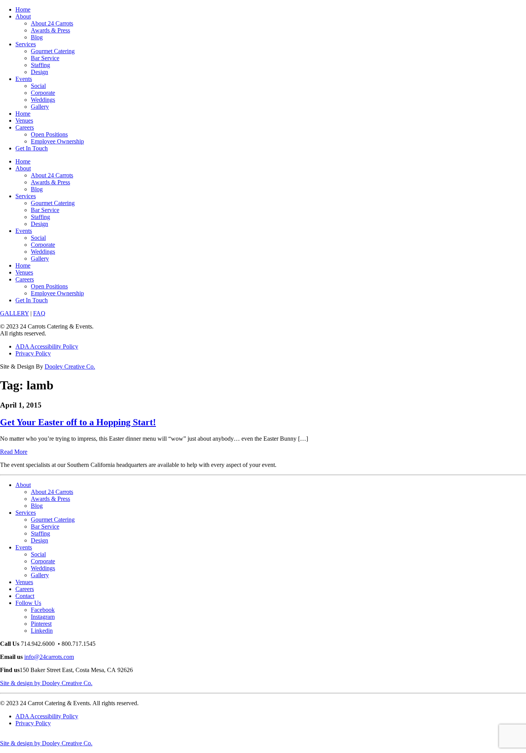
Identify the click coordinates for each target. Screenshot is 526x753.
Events (23, 79)
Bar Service (45, 58)
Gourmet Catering (53, 51)
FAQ (39, 313)
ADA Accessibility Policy (46, 346)
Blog (37, 37)
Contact (24, 596)
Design (39, 72)
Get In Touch (31, 148)
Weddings (43, 99)
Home (22, 9)
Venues (24, 120)
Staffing (40, 65)
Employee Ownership (57, 141)
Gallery (40, 106)
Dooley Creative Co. (70, 366)
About (23, 16)
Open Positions (49, 134)
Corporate (43, 92)
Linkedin (42, 630)
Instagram (43, 616)
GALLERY (14, 313)
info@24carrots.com (49, 657)
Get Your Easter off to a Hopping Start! (78, 422)
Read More (13, 451)
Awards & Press (50, 30)
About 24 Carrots (52, 23)
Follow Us (28, 603)
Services (25, 44)
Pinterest (41, 623)
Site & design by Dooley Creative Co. (46, 683)
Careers (24, 127)
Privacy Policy (33, 353)
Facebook (43, 609)
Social (38, 86)
